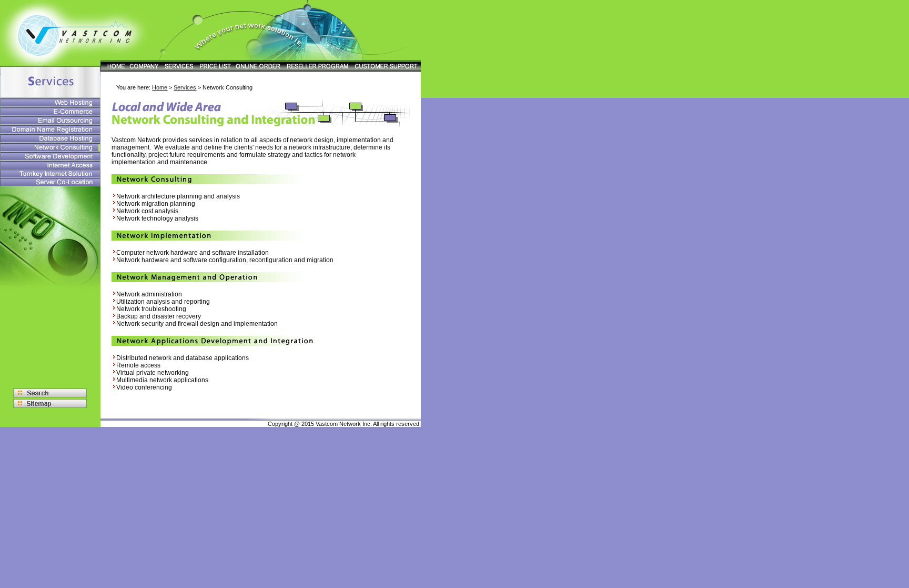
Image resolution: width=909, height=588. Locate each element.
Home (159, 87)
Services (185, 87)
